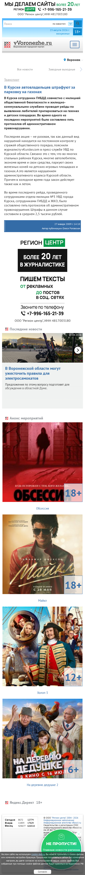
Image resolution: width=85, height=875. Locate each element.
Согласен (42, 871)
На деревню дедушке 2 (53, 775)
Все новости (25, 69)
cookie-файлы (38, 854)
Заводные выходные (61, 69)
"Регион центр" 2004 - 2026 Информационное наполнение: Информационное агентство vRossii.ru (62, 820)
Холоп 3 (59, 682)
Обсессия (59, 498)
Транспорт (11, 80)
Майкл (60, 590)
